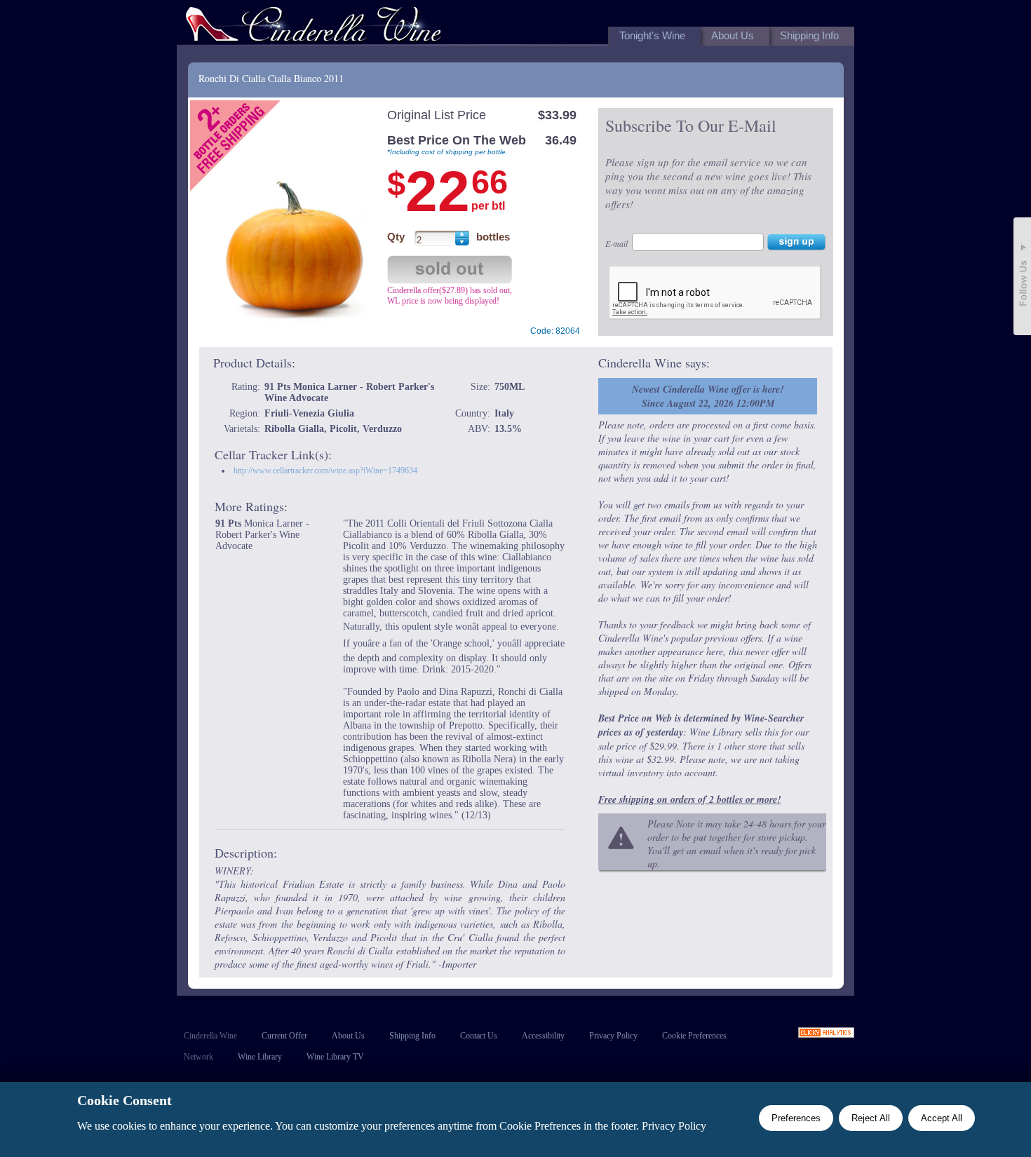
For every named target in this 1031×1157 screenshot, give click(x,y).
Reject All (870, 1118)
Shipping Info (412, 1036)
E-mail (616, 243)
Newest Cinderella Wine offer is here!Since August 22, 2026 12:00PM (707, 396)
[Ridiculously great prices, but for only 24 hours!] (313, 27)
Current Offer (284, 1036)
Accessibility (543, 1036)
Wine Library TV (335, 1057)
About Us (348, 1036)
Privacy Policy (613, 1036)
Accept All (941, 1118)
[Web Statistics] (826, 1034)
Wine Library (260, 1057)
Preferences (796, 1118)
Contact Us (478, 1036)
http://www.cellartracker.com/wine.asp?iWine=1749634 (325, 470)
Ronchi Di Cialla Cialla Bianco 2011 (271, 78)
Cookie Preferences (694, 1036)
